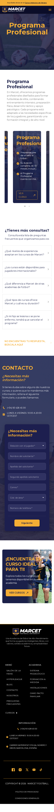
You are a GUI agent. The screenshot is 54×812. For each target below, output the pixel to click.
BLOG (9, 684)
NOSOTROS (12, 695)
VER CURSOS (17, 592)
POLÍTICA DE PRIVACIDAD (27, 792)
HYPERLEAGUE (14, 679)
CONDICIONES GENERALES (27, 798)
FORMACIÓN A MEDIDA (38, 681)
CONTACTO (12, 690)
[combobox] (27, 445)
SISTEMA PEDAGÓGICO (37, 672)
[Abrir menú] (50, 10)
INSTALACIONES (38, 688)
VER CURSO (23, 195)
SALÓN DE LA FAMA (13, 672)
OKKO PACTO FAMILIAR (37, 695)
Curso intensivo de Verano (36, 3)
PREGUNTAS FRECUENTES (13, 702)
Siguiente (27, 523)
